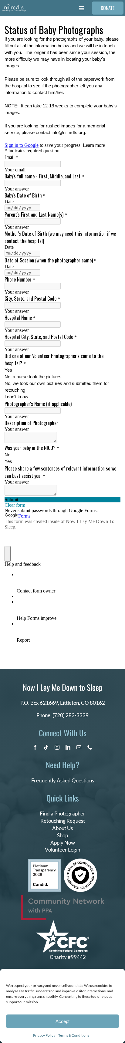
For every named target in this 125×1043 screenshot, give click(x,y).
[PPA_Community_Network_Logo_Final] (62, 897)
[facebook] (35, 747)
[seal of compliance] (80, 861)
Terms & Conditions (73, 1035)
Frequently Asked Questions (62, 780)
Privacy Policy (44, 1035)
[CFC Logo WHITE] (62, 923)
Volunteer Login (62, 849)
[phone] (89, 747)
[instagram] (57, 747)
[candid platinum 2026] (44, 861)
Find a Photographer (62, 813)
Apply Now (62, 842)
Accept (62, 1021)
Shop (62, 835)
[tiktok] (46, 747)
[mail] (78, 747)
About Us (62, 828)
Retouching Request (62, 821)
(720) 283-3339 (70, 715)
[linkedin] (68, 747)
